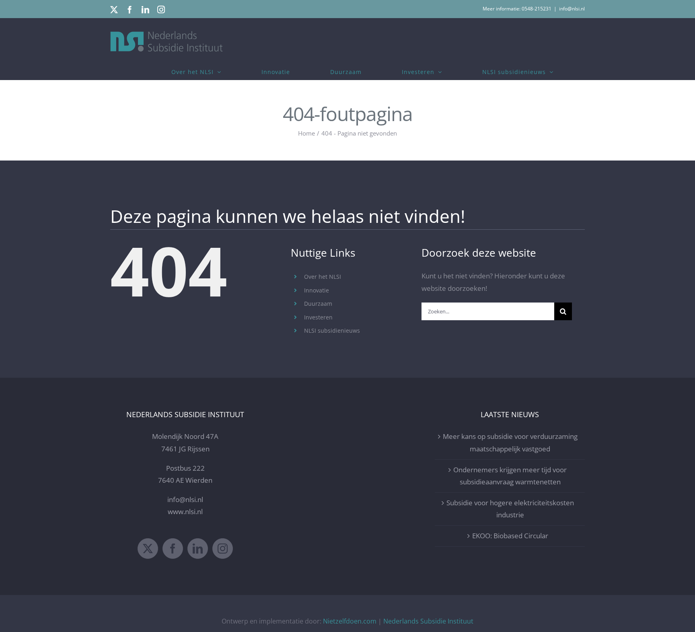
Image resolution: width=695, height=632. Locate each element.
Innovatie (316, 290)
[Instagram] (222, 548)
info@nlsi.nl (572, 8)
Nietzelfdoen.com (349, 621)
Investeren (318, 317)
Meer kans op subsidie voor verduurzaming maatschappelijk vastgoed (510, 442)
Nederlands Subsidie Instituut (428, 621)
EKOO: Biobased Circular (510, 535)
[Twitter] (148, 548)
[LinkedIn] (197, 548)
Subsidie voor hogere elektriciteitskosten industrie (510, 509)
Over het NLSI (322, 276)
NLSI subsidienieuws (332, 330)
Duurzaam (318, 303)
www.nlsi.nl (185, 511)
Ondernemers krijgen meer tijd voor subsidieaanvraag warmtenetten (510, 476)
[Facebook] (172, 548)
